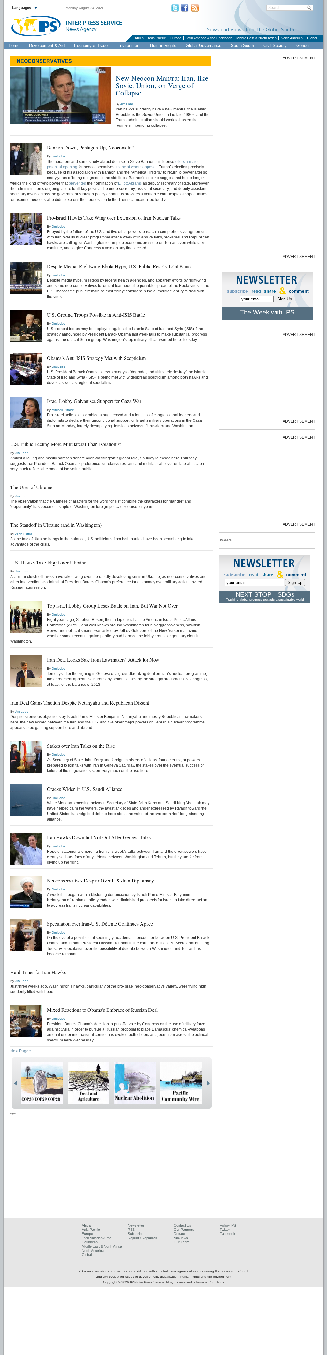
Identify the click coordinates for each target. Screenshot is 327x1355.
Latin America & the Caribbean (209, 38)
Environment (129, 45)
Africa (139, 38)
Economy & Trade (91, 45)
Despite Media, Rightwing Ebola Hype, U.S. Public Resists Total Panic (119, 266)
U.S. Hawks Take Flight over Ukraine (48, 562)
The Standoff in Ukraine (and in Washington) (56, 524)
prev (15, 1083)
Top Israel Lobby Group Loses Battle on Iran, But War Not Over (112, 605)
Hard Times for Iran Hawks (38, 972)
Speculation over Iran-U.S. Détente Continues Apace (100, 923)
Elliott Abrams (130, 183)
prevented (77, 183)
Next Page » (21, 1051)
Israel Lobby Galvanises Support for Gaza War (94, 400)
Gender (303, 45)
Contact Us (182, 1225)
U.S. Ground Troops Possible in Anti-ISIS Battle (96, 314)
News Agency (81, 29)
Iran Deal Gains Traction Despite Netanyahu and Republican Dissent (79, 702)
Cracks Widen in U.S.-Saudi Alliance (84, 788)
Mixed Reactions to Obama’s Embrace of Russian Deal (102, 1009)
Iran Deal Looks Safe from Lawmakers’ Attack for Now (103, 659)
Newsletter (136, 1225)
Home (14, 45)
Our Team (181, 1242)
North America (292, 38)
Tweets (225, 540)
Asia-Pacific (157, 38)
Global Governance (203, 45)
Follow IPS (228, 1225)
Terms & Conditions (210, 1282)
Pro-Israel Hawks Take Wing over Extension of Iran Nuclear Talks (114, 217)
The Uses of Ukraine (31, 487)
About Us (181, 1238)
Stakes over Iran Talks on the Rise (81, 745)
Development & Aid (47, 45)
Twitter (225, 1229)
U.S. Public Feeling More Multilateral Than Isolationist (65, 444)
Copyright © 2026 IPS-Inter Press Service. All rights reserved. (148, 1282)
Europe (175, 38)
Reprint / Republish (142, 1238)
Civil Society (275, 45)
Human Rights (163, 45)
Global (312, 38)
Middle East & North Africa (256, 38)
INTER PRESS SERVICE (93, 23)
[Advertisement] (267, 157)
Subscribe (135, 1234)
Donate (179, 1234)
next (208, 1083)
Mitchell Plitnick (63, 410)
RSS (131, 1229)
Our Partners (184, 1229)
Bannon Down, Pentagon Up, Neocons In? (90, 147)
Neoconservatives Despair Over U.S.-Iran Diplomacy (100, 880)
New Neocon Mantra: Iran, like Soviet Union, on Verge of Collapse (162, 85)
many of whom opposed (137, 167)
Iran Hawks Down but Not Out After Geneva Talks (99, 837)
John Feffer (23, 533)
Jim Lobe (127, 104)
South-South (242, 45)
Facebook (227, 1234)
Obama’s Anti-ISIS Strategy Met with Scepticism (96, 357)
